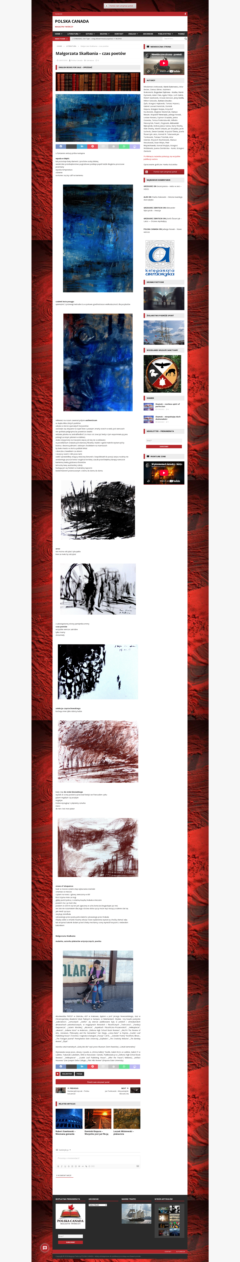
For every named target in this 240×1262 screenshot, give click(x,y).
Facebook (58, 14)
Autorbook (180, 1251)
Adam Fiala (156, 95)
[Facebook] (185, 14)
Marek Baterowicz (171, 87)
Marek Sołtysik (161, 128)
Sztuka (89, 34)
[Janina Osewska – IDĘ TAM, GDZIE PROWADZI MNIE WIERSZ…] (175, 1225)
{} (89, 1166)
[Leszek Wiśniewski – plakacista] (127, 1119)
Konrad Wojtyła (163, 145)
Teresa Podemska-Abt (161, 120)
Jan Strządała (173, 128)
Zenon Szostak (158, 131)
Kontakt (119, 34)
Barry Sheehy (177, 126)
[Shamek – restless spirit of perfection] (149, 406)
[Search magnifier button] (186, 39)
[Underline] (65, 1166)
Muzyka (103, 34)
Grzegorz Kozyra (157, 109)
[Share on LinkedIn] (82, 146)
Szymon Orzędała (164, 117)
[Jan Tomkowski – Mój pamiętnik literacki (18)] (164, 1210)
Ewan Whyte (159, 142)
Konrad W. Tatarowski (167, 134)
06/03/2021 (161, 422)
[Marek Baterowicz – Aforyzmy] (175, 1217)
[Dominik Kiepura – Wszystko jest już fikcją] (98, 1119)
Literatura (73, 34)
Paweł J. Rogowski (161, 123)
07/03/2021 (161, 409)
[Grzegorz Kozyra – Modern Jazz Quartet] (175, 1209)
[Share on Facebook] (61, 146)
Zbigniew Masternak (162, 112)
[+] (93, 1166)
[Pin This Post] (92, 146)
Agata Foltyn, (168, 95)
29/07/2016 (63, 60)
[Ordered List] (72, 1166)
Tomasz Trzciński (161, 137)
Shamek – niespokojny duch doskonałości (168, 417)
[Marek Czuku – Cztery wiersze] (164, 1233)
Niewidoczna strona (160, 47)
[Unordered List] (76, 1166)
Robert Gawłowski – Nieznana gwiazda (66, 1132)
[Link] (86, 1166)
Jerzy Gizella (179, 98)
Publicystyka (164, 34)
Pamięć (181, 34)
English (132, 34)
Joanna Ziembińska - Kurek (165, 148)
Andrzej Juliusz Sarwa (162, 126)
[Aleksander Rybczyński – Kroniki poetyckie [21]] (175, 1232)
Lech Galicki (178, 95)
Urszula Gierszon (166, 98)
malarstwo (67, 1074)
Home (57, 34)
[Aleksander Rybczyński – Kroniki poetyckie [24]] (164, 1217)
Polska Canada (76, 60)
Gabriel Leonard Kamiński (154, 106)
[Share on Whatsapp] (124, 146)
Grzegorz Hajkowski (156, 103)
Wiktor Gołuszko (150, 101)
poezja (79, 1074)
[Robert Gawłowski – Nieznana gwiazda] (69, 1119)
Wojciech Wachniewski (160, 140)
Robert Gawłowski (151, 98)
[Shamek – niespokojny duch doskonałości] (149, 419)
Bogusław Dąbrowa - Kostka (165, 92)
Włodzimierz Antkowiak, (154, 87)
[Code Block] (82, 1166)
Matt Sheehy (149, 128)
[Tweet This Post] (71, 146)
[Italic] (62, 1166)
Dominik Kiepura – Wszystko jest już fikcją (96, 1132)
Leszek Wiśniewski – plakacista (124, 1132)
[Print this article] (113, 146)
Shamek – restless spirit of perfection (168, 405)
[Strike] (68, 1166)
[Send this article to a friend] (103, 146)
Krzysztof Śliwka (171, 131)
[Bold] (58, 1166)
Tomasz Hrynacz (172, 103)
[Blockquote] (79, 1166)
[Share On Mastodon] (135, 146)
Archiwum (148, 34)
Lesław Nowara (150, 117)
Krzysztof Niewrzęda (159, 114)
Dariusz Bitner (156, 89)
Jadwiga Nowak (174, 114)
